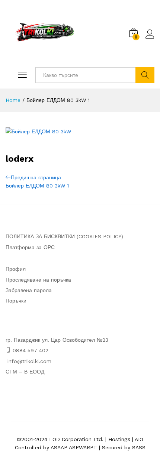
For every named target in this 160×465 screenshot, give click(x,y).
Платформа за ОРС (30, 247)
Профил (16, 269)
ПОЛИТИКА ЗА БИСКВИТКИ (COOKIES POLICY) (64, 236)
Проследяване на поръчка (38, 280)
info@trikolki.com (29, 361)
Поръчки (16, 301)
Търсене (144, 75)
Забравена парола (29, 290)
